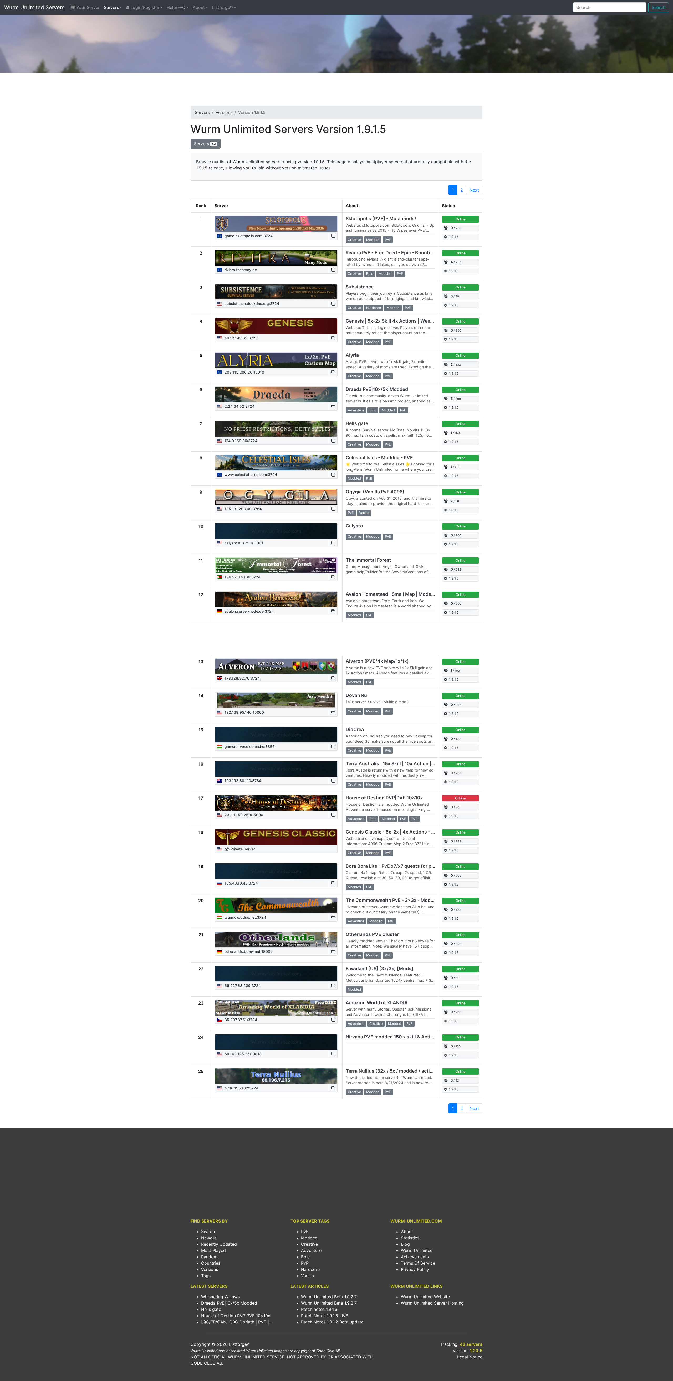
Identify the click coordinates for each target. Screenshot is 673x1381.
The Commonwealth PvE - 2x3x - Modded (392, 900)
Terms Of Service (418, 1263)
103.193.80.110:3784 (242, 780)
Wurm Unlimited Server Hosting (432, 1303)
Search (658, 7)
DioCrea (355, 729)
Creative (309, 1244)
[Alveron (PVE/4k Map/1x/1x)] (276, 666)
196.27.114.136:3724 (242, 577)
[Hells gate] (276, 429)
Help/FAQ (176, 7)
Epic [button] (369, 274)
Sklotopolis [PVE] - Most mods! (381, 218)
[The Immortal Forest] (276, 565)
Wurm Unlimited (417, 1250)
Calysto (354, 526)
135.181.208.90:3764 (242, 508)
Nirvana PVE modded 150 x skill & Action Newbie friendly (409, 1036)
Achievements (415, 1256)
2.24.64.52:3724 (238, 406)
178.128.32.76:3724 (241, 678)
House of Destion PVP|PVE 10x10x (384, 797)
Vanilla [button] (364, 513)
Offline (460, 798)
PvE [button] (388, 240)
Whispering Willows (220, 1296)
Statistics (410, 1237)
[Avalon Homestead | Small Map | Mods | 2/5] (276, 599)
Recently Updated (219, 1244)
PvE (305, 1231)
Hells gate (357, 423)
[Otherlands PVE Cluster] (276, 940)
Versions (224, 112)
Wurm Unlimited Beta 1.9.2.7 (329, 1296)
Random (209, 1256)
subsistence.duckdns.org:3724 (251, 303)
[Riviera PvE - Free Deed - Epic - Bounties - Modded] (276, 258)
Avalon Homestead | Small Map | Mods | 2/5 (394, 594)
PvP (305, 1263)
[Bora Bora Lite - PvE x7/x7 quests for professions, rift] (276, 871)
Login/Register (144, 7)
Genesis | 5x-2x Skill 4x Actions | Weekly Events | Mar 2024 (412, 321)
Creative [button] (354, 240)
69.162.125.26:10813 (242, 1054)
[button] (333, 236)
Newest (208, 1237)
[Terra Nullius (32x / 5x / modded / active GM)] (276, 1076)
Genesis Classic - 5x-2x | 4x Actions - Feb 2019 (398, 832)
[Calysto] (276, 531)
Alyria (352, 355)
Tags (206, 1275)
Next (474, 190)
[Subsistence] (276, 292)
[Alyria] (276, 360)
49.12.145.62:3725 (240, 338)
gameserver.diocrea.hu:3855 (249, 746)
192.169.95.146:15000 (243, 712)
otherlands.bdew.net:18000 (248, 951)
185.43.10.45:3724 (240, 883)
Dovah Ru (356, 695)
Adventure (311, 1250)
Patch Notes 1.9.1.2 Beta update (332, 1322)
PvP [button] (414, 819)
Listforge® (222, 7)
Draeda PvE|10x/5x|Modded (377, 389)
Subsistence (360, 286)
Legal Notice (469, 1356)
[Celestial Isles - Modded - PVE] (276, 463)
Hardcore (310, 1269)
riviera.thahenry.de (240, 269)
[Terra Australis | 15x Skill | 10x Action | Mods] (276, 769)
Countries (210, 1263)
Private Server (242, 849)
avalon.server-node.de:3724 (248, 611)
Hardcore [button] (373, 308)
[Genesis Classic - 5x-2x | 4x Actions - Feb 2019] (276, 837)
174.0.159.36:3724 (240, 440)
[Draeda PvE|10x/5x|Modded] (276, 394)
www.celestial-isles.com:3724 (250, 474)
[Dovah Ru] (276, 700)
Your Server (87, 7)
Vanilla (307, 1275)
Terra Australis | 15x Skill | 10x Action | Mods (395, 763)
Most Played (213, 1250)
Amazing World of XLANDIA (377, 1002)
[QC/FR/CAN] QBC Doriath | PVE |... (236, 1322)
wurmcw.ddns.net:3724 (244, 917)
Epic (305, 1256)
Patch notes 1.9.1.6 (319, 1309)
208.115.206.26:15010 (243, 372)
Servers (111, 7)
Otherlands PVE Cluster (372, 934)
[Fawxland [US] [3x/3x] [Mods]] (276, 974)
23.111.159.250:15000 (243, 815)
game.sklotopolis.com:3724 (248, 236)
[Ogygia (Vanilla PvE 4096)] (276, 497)
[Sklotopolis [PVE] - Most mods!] (276, 224)
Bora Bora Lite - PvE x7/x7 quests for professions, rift (405, 866)
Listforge (238, 1344)
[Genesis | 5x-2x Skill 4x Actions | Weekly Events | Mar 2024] (276, 326)
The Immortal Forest (368, 560)
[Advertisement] (336, 91)
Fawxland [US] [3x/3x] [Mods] (379, 968)
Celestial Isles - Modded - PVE (379, 457)
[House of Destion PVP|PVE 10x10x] (276, 803)
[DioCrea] (276, 735)
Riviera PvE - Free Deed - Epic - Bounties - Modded (402, 252)
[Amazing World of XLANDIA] (276, 1008)
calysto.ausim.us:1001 (243, 543)
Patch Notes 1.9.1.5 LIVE (324, 1315)
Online (460, 219)
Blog (405, 1244)
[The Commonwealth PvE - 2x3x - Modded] (276, 905)
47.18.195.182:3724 (240, 1088)
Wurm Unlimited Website (425, 1296)
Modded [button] (372, 240)
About (199, 7)
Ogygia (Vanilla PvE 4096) (375, 491)
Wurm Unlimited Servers (34, 7)
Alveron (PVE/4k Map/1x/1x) (377, 661)
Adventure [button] (356, 410)
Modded (309, 1237)
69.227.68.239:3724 (242, 985)
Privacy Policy (415, 1269)
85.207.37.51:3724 (240, 1019)
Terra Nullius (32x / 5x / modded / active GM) (396, 1071)
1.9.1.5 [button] (454, 237)
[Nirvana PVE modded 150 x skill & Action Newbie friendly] (276, 1042)
